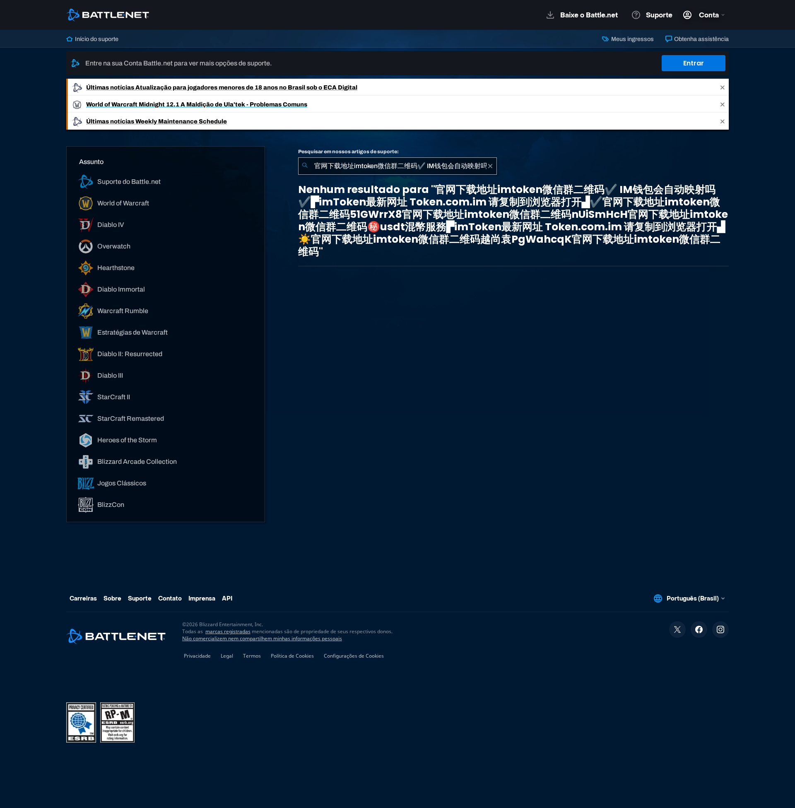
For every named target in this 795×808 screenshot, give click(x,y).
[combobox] (397, 166)
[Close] (722, 87)
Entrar (693, 63)
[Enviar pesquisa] (304, 166)
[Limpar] (490, 166)
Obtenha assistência (701, 39)
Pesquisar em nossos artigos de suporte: (348, 151)
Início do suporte (96, 39)
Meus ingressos (631, 39)
